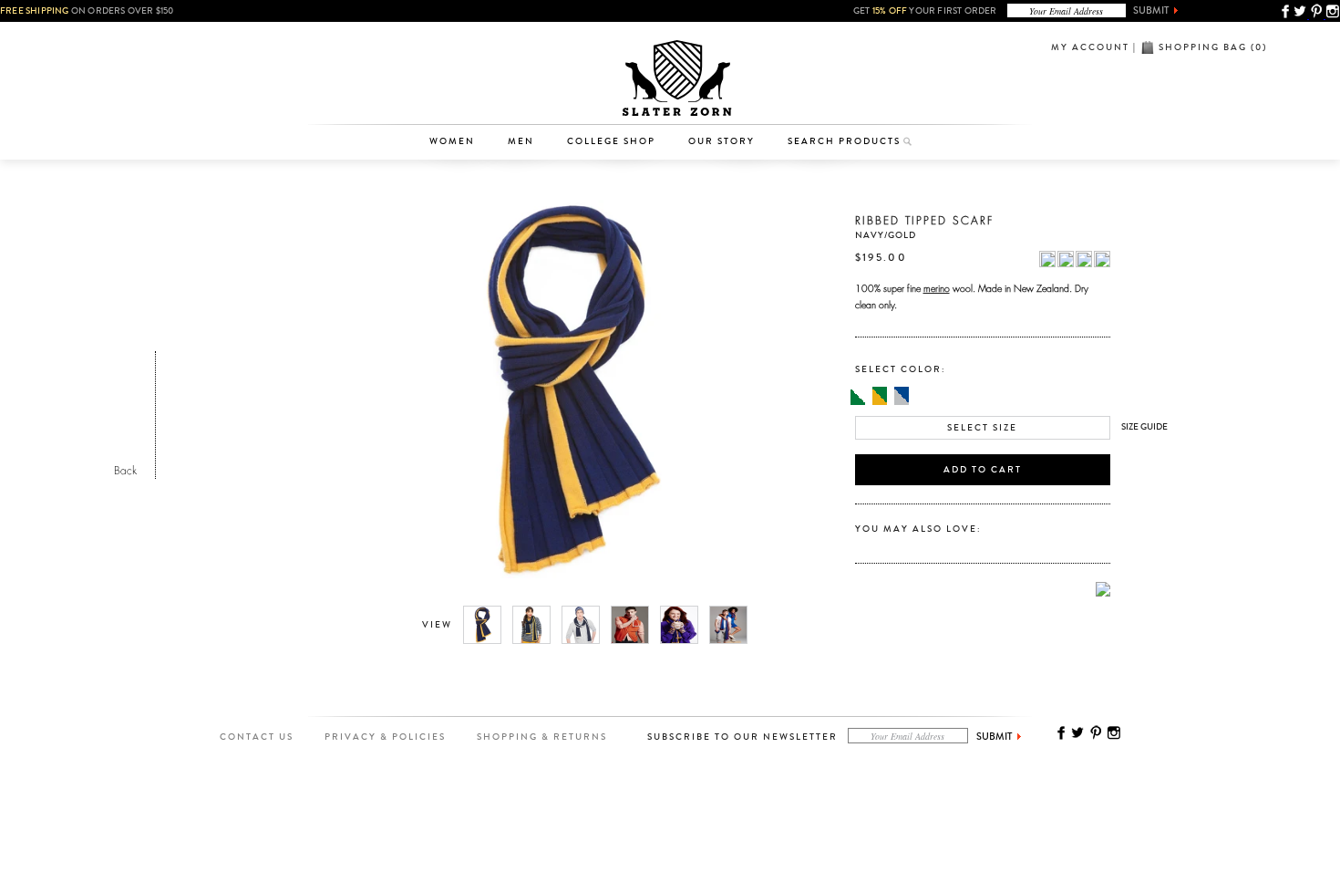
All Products (460, 40)
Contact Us (257, 737)
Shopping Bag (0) (1213, 47)
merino (936, 286)
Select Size (982, 427)
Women (452, 141)
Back (125, 468)
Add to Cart (982, 469)
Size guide (1144, 426)
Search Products (844, 141)
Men (521, 141)
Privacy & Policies (385, 737)
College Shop (611, 141)
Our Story (721, 141)
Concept (746, 96)
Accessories (461, 96)
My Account (1090, 47)
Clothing (460, 68)
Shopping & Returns (542, 737)
